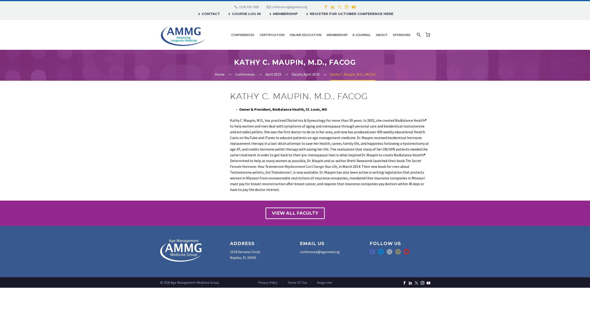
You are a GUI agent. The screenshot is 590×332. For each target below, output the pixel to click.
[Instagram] (346, 7)
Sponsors (401, 35)
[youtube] (406, 253)
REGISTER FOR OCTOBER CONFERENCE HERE (351, 14)
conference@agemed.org (289, 7)
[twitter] (389, 253)
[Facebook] (325, 7)
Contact (211, 14)
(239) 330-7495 (249, 7)
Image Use (324, 283)
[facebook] (372, 253)
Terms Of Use (297, 283)
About (382, 35)
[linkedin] (381, 253)
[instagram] (398, 253)
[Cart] (429, 35)
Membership (285, 14)
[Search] (418, 35)
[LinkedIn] (332, 7)
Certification (272, 35)
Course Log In (246, 14)
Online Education (305, 35)
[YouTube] (353, 7)
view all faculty (295, 213)
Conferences (242, 35)
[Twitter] (339, 7)
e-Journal (362, 35)
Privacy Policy (268, 283)
